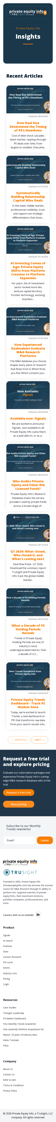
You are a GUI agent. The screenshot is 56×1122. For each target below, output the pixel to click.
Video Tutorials (11, 1040)
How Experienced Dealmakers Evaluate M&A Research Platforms (28, 350)
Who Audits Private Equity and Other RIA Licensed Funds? (28, 485)
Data (5, 951)
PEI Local (7, 962)
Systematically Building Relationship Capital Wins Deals (28, 196)
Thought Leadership (13, 1013)
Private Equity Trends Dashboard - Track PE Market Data (28, 703)
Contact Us (9, 1074)
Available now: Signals (28, 418)
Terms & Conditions (13, 1085)
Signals (6, 935)
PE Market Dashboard (14, 1018)
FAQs (6, 1045)
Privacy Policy (10, 1090)
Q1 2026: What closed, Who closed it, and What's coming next (28, 555)
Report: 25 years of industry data (20, 1034)
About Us (8, 1069)
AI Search (8, 940)
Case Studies (9, 1007)
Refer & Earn (9, 1079)
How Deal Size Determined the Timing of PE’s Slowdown (28, 126)
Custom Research (12, 956)
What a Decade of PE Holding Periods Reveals (28, 629)
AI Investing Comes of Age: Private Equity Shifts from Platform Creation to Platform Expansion (28, 270)
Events (6, 967)
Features (7, 946)
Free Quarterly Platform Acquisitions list (23, 1029)
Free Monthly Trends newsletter (19, 1023)
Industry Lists (10, 973)
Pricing (6, 978)
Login (6, 984)
